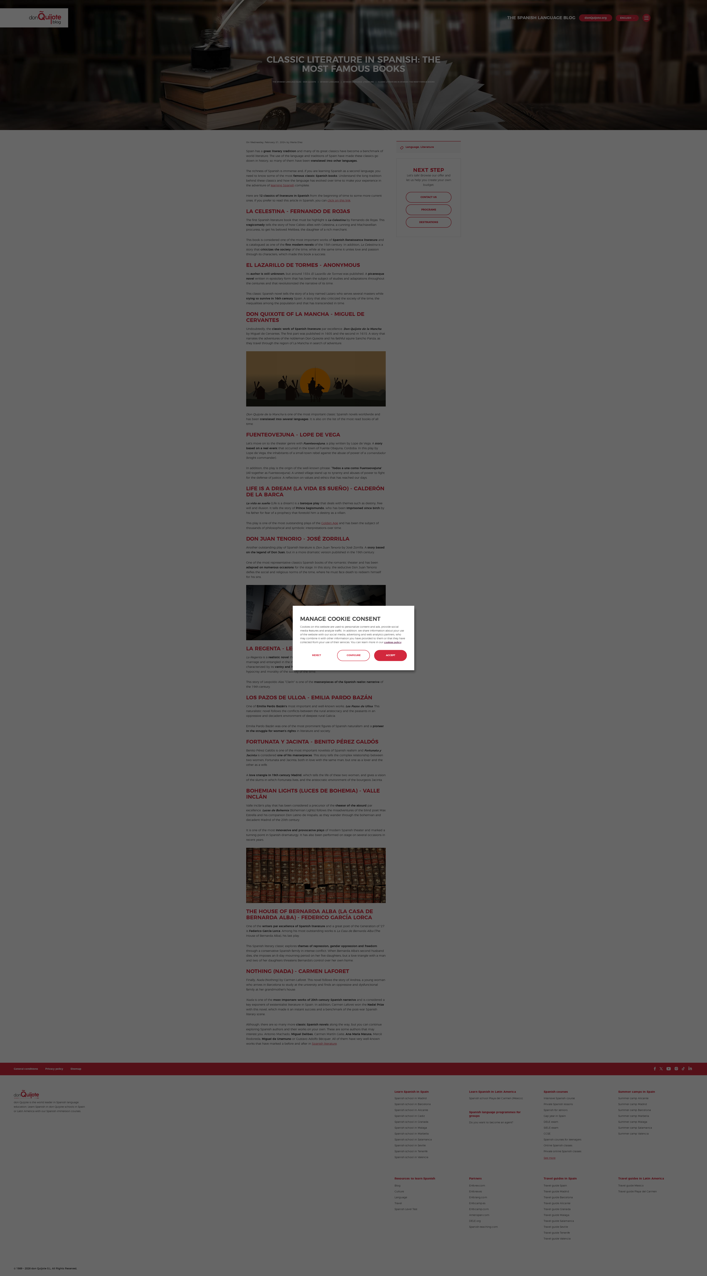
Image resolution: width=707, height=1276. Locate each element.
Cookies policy (392, 642)
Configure (353, 655)
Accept (390, 655)
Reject (316, 655)
